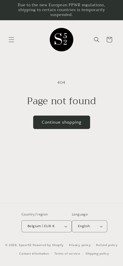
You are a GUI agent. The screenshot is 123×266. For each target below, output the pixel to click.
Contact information (34, 253)
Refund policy (107, 245)
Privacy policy (80, 245)
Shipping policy (97, 253)
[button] (11, 39)
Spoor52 (25, 245)
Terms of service (67, 253)
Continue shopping (62, 122)
